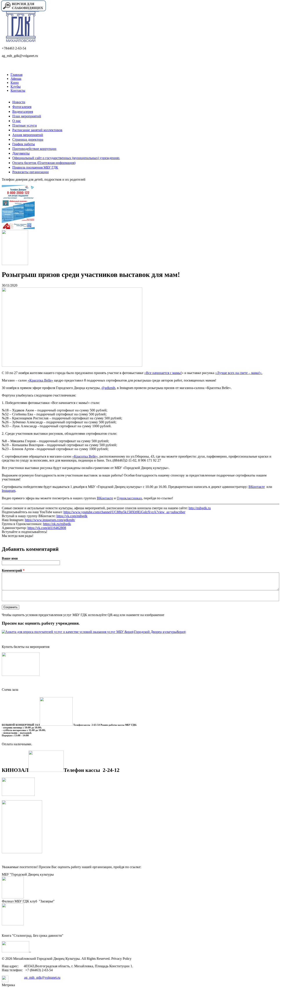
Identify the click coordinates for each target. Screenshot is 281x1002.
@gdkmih (108, 388)
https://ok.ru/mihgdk (57, 524)
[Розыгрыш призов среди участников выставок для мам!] (72, 365)
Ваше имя (10, 558)
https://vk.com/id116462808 (46, 528)
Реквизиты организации (30, 172)
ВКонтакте (257, 487)
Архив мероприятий (27, 135)
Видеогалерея (22, 111)
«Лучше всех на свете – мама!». (238, 373)
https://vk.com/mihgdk (71, 516)
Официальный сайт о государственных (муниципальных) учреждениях (66, 158)
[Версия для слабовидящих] (23, 11)
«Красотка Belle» (40, 380)
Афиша (16, 78)
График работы (23, 144)
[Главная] (21, 41)
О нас (16, 121)
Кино (15, 82)
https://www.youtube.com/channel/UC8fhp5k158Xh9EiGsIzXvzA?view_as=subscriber (124, 512)
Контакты (18, 90)
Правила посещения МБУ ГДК (35, 167)
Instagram (8, 491)
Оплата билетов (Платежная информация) (44, 163)
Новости (18, 102)
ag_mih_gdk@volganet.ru (42, 977)
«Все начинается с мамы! (163, 373)
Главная (16, 74)
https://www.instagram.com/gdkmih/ (50, 520)
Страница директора (27, 139)
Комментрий (13, 570)
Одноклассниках (129, 498)
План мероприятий (26, 116)
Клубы (16, 86)
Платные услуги (24, 125)
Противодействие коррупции (34, 149)
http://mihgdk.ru (200, 508)
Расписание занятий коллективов (37, 130)
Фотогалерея (21, 107)
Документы (21, 153)
